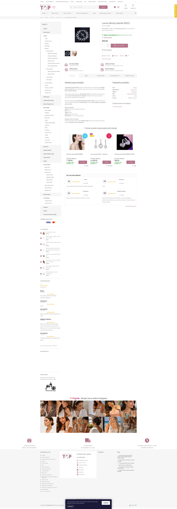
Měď (133, 91)
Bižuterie (45, 35)
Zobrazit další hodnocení (130, 206)
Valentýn (45, 210)
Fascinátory (47, 130)
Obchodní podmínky (49, 1)
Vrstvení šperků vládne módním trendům (126, 463)
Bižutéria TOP (78, 499)
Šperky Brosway (48, 169)
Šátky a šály (47, 117)
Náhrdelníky (47, 46)
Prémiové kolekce (47, 164)
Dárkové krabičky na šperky (49, 153)
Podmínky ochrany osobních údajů (62, 1)
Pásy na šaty (47, 140)
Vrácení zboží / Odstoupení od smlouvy (49, 487)
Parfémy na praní (48, 203)
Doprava (72, 1)
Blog (85, 1)
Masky (46, 127)
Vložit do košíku (120, 45)
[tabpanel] (77, 149)
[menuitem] (45, 13)
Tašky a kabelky (48, 110)
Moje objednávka (45, 489)
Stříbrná (135, 87)
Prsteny (46, 85)
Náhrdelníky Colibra (50, 177)
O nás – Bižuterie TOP (46, 491)
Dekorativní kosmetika (49, 115)
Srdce (135, 93)
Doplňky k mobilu (48, 142)
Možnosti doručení (108, 37)
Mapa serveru (120, 1)
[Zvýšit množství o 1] (108, 45)
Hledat (103, 7)
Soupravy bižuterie (48, 82)
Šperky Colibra (47, 172)
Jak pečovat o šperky (46, 481)
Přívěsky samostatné (49, 87)
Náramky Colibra (49, 179)
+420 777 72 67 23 (82, 462)
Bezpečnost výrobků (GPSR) (47, 485)
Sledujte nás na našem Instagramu (94, 398)
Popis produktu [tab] (72, 75)
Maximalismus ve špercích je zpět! (125, 465)
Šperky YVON (47, 167)
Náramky (46, 48)
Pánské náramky (49, 69)
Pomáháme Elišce (112, 1)
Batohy (46, 120)
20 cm (135, 89)
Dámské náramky (49, 51)
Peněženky (47, 112)
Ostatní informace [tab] (101, 75)
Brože (46, 38)
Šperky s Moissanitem (49, 185)
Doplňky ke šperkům (47, 150)
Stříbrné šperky (46, 96)
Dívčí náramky (49, 79)
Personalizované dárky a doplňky (50, 214)
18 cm (132, 89)
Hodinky (45, 161)
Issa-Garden (100, 499)
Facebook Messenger (83, 465)
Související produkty (114, 75)
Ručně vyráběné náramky (52, 65)
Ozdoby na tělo (48, 92)
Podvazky (47, 137)
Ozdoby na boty (48, 132)
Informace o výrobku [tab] (129, 75)
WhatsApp (81, 467)
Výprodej (45, 28)
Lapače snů (47, 125)
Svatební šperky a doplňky (49, 100)
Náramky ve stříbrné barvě (53, 58)
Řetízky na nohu (48, 90)
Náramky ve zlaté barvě (52, 56)
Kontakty (42, 1)
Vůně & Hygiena (47, 198)
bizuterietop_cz (82, 474)
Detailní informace (108, 30)
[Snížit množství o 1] (108, 47)
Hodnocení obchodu (92, 1)
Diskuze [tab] (86, 75)
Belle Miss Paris (48, 190)
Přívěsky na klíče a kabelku (50, 122)
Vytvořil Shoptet (134, 505)
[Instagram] (118, 7)
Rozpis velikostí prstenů (102, 1)
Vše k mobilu (85, 499)
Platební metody (79, 1)
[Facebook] (115, 7)
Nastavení (70, 506)
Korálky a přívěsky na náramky (53, 63)
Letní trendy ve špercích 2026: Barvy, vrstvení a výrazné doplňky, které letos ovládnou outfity (124, 457)
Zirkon (135, 91)
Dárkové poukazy (47, 194)
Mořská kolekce (47, 32)
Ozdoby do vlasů (48, 41)
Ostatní (46, 135)
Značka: (106, 58)
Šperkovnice (46, 146)
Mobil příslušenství (92, 499)
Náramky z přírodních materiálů (54, 71)
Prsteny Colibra (49, 182)
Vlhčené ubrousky (48, 200)
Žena (135, 96)
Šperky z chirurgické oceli (48, 104)
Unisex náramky (49, 77)
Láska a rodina (130, 93)
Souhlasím (105, 503)
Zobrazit (107, 162)
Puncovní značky (45, 479)
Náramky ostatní (51, 60)
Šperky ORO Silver (48, 187)
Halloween (46, 207)
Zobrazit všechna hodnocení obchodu (48, 345)
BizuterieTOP (81, 469)
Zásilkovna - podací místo (47, 474)
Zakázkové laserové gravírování (48, 483)
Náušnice (47, 43)
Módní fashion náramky (52, 53)
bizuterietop (81, 472)
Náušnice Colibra (49, 174)
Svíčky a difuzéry (47, 157)
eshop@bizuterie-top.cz (83, 460)
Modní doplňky (46, 107)
